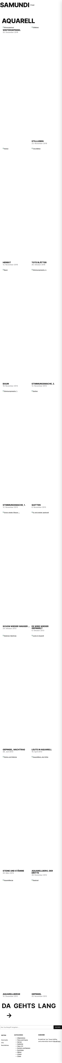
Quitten (36, 505)
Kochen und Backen (23, 1048)
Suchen (57, 1027)
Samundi (14, 5)
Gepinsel (36, 994)
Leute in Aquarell (42, 750)
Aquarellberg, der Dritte (42, 872)
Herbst (7, 262)
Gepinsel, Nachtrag (14, 750)
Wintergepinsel (12, 30)
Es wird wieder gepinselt (40, 627)
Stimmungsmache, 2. (43, 384)
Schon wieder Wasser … (16, 626)
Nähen (19, 1052)
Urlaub (19, 1054)
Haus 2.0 (20, 1046)
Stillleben (38, 141)
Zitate (19, 1056)
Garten (19, 1042)
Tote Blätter (39, 262)
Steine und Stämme (13, 871)
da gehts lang (29, 1010)
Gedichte (20, 1044)
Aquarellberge (11, 994)
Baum (6, 384)
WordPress (56, 1041)
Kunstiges (20, 1050)
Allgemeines (21, 1038)
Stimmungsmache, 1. (14, 505)
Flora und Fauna (22, 1040)
